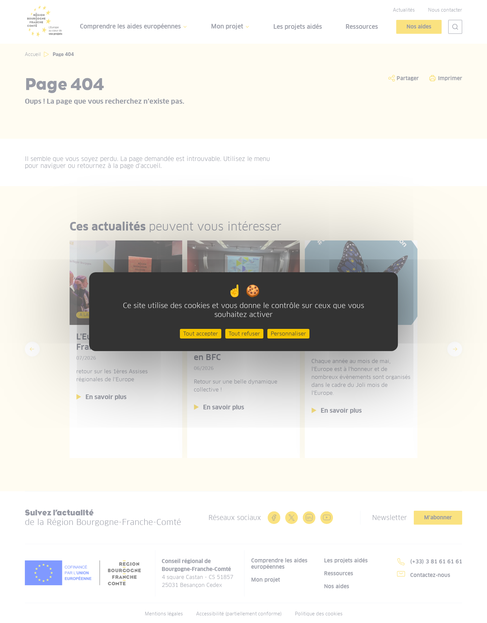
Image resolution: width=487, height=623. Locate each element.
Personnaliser (288, 333)
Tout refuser (244, 333)
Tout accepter (200, 333)
